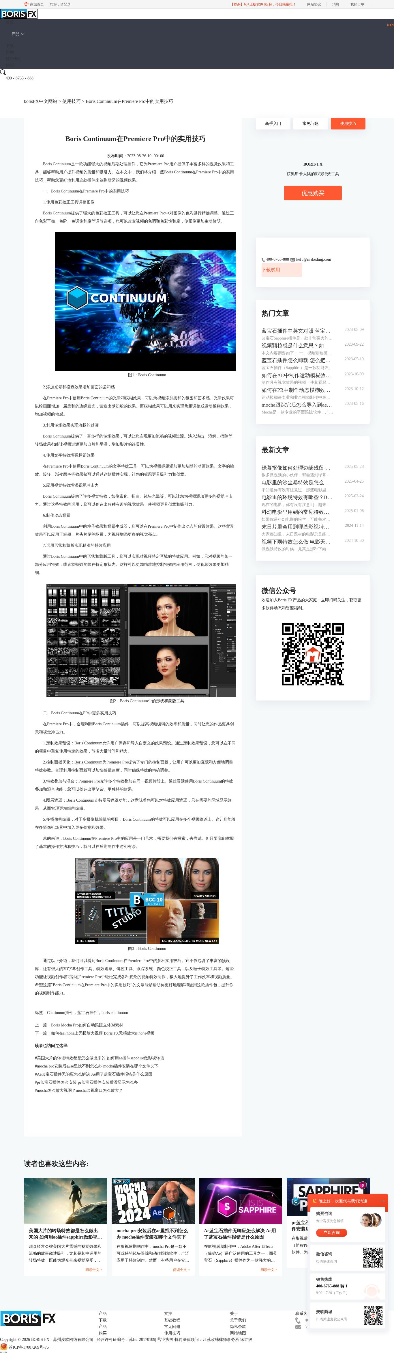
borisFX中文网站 (40, 101)
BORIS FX (40, 1339)
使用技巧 (71, 101)
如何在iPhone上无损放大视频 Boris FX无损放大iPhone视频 (102, 1033)
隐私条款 (238, 1326)
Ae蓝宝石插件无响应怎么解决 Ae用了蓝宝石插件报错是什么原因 (93, 1074)
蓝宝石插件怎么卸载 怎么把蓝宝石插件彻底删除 (297, 360)
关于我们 (238, 1320)
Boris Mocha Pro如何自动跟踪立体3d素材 (87, 1025)
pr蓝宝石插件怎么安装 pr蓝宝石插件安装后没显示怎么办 (86, 1082)
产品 (16, 34)
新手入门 (273, 123)
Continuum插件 (60, 1013)
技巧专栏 (14, 59)
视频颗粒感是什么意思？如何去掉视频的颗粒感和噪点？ (297, 346)
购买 (10, 65)
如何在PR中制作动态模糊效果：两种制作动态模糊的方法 (297, 390)
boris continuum (115, 1013)
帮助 (10, 52)
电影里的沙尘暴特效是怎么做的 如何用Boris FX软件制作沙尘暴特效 (297, 482)
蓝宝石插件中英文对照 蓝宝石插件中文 (297, 331)
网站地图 (238, 1333)
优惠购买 (312, 193)
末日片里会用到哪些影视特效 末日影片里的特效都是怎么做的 (297, 527)
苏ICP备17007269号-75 (29, 1347)
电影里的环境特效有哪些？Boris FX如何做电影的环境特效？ (297, 497)
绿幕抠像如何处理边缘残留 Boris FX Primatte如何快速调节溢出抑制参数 (297, 468)
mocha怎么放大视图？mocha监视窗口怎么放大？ (79, 1090)
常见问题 (311, 123)
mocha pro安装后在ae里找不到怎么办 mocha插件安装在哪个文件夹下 (96, 1066)
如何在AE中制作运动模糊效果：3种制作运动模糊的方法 (297, 375)
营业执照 (165, 1339)
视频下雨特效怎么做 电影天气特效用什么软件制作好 (297, 542)
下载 (10, 46)
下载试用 (271, 269)
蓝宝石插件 (87, 1013)
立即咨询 (332, 1232)
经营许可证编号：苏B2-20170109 (126, 1339)
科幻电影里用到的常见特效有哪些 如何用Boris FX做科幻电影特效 (297, 512)
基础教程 (172, 1320)
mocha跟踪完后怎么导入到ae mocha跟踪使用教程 (297, 405)
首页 (10, 22)
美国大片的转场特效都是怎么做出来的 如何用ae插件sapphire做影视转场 (99, 1058)
